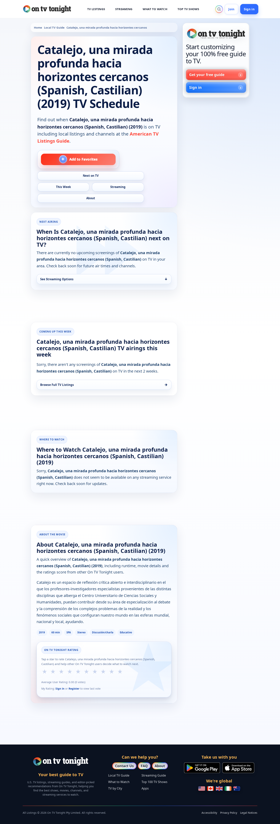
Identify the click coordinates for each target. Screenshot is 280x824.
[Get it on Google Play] (202, 767)
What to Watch (119, 782)
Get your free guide (206, 74)
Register (74, 688)
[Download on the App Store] (238, 767)
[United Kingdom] (219, 788)
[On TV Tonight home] (216, 33)
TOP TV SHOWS (188, 9)
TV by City (115, 788)
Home (38, 27)
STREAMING (123, 9)
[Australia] (236, 788)
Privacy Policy (228, 812)
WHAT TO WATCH (155, 9)
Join (231, 9)
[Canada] (210, 788)
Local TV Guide (54, 27)
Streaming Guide (154, 775)
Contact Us (124, 766)
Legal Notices (248, 812)
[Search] (219, 9)
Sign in (249, 9)
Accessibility (209, 812)
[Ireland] (228, 788)
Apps (145, 788)
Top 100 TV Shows (154, 782)
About (160, 766)
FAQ (144, 766)
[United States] (201, 788)
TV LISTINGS (96, 9)
